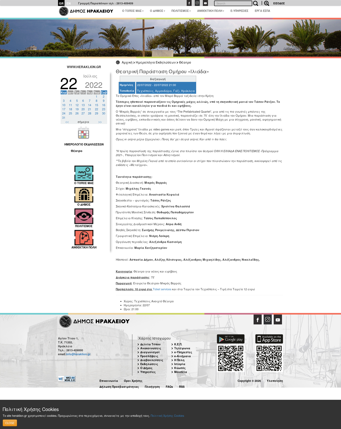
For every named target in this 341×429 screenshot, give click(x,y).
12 (77, 105)
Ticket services (162, 289)
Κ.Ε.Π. (178, 344)
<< (67, 122)
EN (69, 3)
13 (83, 105)
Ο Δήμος (146, 368)
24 (63, 113)
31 (63, 117)
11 (70, 105)
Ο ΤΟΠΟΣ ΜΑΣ (132, 11)
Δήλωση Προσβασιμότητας (119, 386)
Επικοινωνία (108, 380)
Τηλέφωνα (182, 348)
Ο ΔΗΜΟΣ (156, 11)
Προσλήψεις (149, 356)
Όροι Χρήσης (133, 380)
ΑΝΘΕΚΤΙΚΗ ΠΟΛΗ (209, 11)
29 (96, 113)
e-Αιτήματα (182, 356)
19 (77, 109)
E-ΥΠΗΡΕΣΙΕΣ (239, 11)
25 (70, 113)
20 (83, 109)
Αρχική (127, 62)
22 (96, 109)
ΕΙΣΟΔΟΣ (279, 3)
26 (77, 113)
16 (103, 105)
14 (89, 105)
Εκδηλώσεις (149, 364)
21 (89, 109)
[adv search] (265, 3)
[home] (88, 12)
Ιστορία (179, 364)
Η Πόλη (179, 360)
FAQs (169, 386)
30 (103, 113)
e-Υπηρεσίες (183, 352)
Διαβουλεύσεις (151, 360)
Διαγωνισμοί (150, 352)
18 (70, 109)
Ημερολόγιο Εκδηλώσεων (156, 62)
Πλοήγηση (152, 386)
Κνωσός (180, 368)
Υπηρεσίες (148, 372)
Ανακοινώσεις (150, 348)
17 (63, 109)
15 (96, 105)
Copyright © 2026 (249, 380)
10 (63, 105)
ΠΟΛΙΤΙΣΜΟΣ (180, 11)
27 (83, 113)
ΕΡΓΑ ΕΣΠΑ (262, 11)
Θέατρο (185, 62)
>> (100, 122)
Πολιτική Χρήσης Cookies (167, 416)
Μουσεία (180, 372)
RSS (182, 386)
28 (89, 113)
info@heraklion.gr (78, 354)
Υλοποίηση (275, 380)
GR (61, 3)
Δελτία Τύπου (150, 344)
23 (103, 109)
